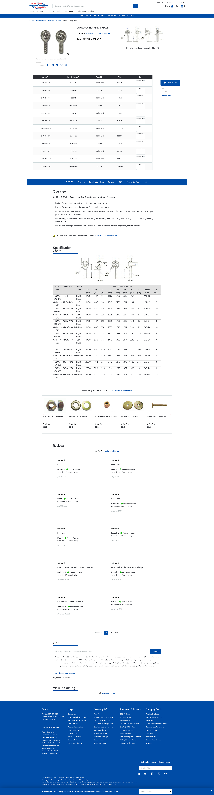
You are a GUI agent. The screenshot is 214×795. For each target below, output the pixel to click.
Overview (81, 182)
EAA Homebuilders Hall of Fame (104, 727)
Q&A (120, 182)
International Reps (100, 730)
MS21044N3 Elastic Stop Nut (106, 416)
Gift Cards (149, 733)
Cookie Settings (79, 777)
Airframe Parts (41, 21)
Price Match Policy (74, 730)
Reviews (111, 182)
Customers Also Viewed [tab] (121, 390)
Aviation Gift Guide (152, 714)
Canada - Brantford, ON (50, 751)
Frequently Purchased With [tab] (94, 390)
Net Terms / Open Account (77, 720)
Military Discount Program (129, 740)
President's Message (101, 737)
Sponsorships (99, 740)
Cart (180, 6)
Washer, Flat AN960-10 (78, 416)
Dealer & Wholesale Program (77, 717)
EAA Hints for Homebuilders (129, 724)
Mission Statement (100, 733)
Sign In (167, 6)
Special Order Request (153, 740)
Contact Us (181, 2)
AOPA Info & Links (126, 717)
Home (32, 21)
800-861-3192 (59, 717)
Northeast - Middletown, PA (51, 743)
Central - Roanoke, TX (49, 737)
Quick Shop (55, 428)
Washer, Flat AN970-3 (129, 416)
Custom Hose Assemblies (155, 727)
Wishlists (160, 2)
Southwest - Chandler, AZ (50, 735)
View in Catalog (133, 182)
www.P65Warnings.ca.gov (107, 236)
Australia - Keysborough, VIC (51, 754)
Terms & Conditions (75, 743)
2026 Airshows (125, 714)
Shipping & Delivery (74, 740)
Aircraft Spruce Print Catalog (103, 717)
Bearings (51, 21)
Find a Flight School (126, 730)
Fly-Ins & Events (125, 733)
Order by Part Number (85, 11)
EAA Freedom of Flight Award (103, 724)
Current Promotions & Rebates (156, 724)
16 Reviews (90, 33)
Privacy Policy (84, 780)
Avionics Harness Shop (154, 717)
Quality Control (73, 733)
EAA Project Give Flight (127, 727)
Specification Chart (96, 182)
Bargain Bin (149, 720)
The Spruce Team (100, 743)
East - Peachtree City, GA (50, 745)
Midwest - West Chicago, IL (51, 740)
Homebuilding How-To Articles (130, 737)
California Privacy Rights (49, 777)
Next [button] (170, 414)
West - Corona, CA (48, 732)
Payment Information (75, 727)
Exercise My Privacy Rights (66, 777)
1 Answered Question (103, 33)
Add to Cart (171, 82)
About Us (97, 714)
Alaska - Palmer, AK (48, 748)
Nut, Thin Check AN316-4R (53, 416)
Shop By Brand (54, 11)
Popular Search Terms (127, 743)
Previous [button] (44, 414)
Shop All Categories (36, 11)
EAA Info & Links (125, 720)
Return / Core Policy (74, 737)
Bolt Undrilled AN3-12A (156, 416)
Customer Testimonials (102, 720)
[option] (54, 41)
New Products (151, 737)
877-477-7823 (170, 2)
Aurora (58, 21)
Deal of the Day (151, 730)
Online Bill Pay (72, 724)
